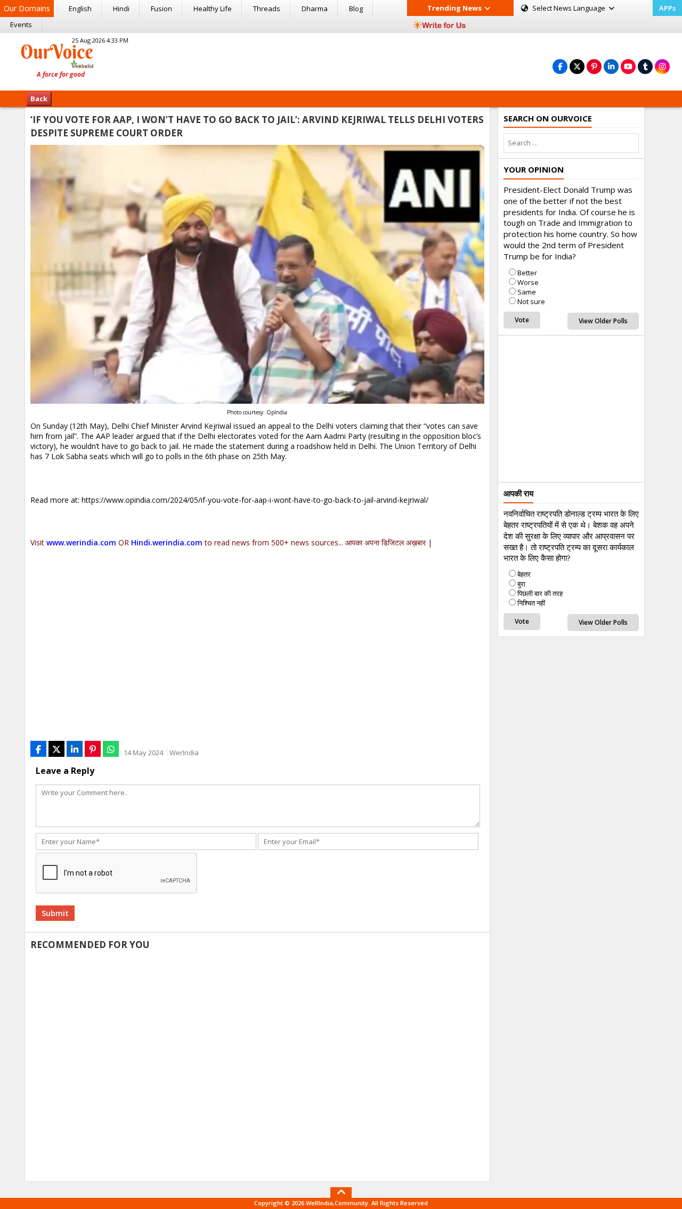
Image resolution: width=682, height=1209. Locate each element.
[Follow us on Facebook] (560, 66)
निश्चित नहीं (531, 603)
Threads (266, 8)
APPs (667, 8)
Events (21, 24)
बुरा (521, 584)
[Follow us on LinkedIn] (611, 66)
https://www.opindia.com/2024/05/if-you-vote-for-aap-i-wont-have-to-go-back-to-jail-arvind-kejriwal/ (255, 500)
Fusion (161, 8)
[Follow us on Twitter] (577, 66)
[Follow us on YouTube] (628, 66)
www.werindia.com (81, 542)
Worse (528, 282)
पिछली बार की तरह (540, 593)
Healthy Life (212, 8)
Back (38, 98)
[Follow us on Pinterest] (594, 66)
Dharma (315, 8)
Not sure (531, 301)
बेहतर (524, 574)
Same (526, 292)
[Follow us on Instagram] (662, 66)
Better (527, 272)
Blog (356, 8)
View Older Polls (603, 320)
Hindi (121, 8)
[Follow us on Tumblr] (645, 66)
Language (569, 8)
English (80, 8)
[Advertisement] (341, 60)
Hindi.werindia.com (166, 542)
